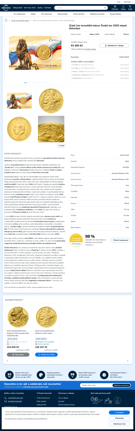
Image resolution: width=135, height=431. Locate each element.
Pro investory (46, 14)
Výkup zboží (17, 8)
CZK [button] (118, 2)
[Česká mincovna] (6, 8)
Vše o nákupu (63, 398)
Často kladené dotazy (66, 405)
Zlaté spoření (78, 14)
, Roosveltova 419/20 (86, 71)
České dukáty (115, 14)
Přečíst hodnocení (120, 240)
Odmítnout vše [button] (119, 424)
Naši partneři (41, 405)
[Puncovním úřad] (108, 400)
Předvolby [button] (119, 418)
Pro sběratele (19, 14)
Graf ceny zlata (30, 8)
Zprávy (40, 8)
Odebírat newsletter (121, 385)
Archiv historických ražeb (20, 21)
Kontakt (47, 8)
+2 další (61, 146)
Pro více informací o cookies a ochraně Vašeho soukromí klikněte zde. (26, 419)
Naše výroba (41, 401)
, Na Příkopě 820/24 (84, 68)
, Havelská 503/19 (83, 65)
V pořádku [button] (119, 412)
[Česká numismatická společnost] (117, 400)
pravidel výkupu (90, 49)
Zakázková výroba (97, 14)
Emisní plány (63, 14)
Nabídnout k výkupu (116, 45)
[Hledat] (105, 8)
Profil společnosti (43, 398)
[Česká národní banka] (97, 400)
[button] (128, 2)
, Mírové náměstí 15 (88, 75)
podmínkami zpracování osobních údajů (35, 387)
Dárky (33, 14)
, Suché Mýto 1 (83, 78)
